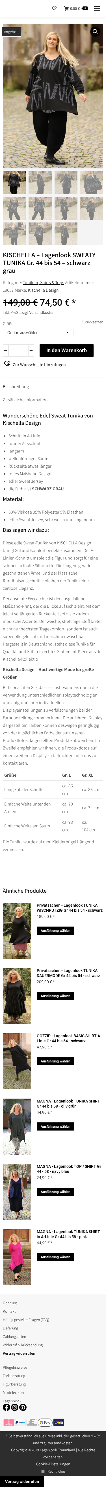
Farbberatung (14, 1375)
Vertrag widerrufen (22, 1481)
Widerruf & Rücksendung (23, 1344)
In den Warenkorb (66, 350)
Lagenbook (12, 1400)
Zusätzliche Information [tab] (25, 400)
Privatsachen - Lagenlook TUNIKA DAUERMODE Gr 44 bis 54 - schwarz (68, 973)
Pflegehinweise (15, 1367)
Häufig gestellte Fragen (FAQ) (26, 1319)
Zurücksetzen (92, 321)
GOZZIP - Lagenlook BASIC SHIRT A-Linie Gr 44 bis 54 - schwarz (69, 1038)
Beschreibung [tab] (16, 386)
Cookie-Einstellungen (53, 1463)
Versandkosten (42, 312)
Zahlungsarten (14, 1336)
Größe (8, 323)
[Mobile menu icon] (97, 8)
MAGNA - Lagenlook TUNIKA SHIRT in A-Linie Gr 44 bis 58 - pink (68, 1234)
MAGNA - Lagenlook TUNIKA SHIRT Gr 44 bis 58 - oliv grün (68, 1103)
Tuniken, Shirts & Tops (43, 283)
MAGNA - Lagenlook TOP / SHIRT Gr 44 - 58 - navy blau (69, 1169)
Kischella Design (43, 290)
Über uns (10, 1302)
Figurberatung (14, 1384)
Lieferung (10, 1328)
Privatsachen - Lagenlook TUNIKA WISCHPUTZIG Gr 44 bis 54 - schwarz (70, 908)
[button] (95, 32)
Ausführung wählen (55, 931)
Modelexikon (13, 1392)
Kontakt (9, 1311)
